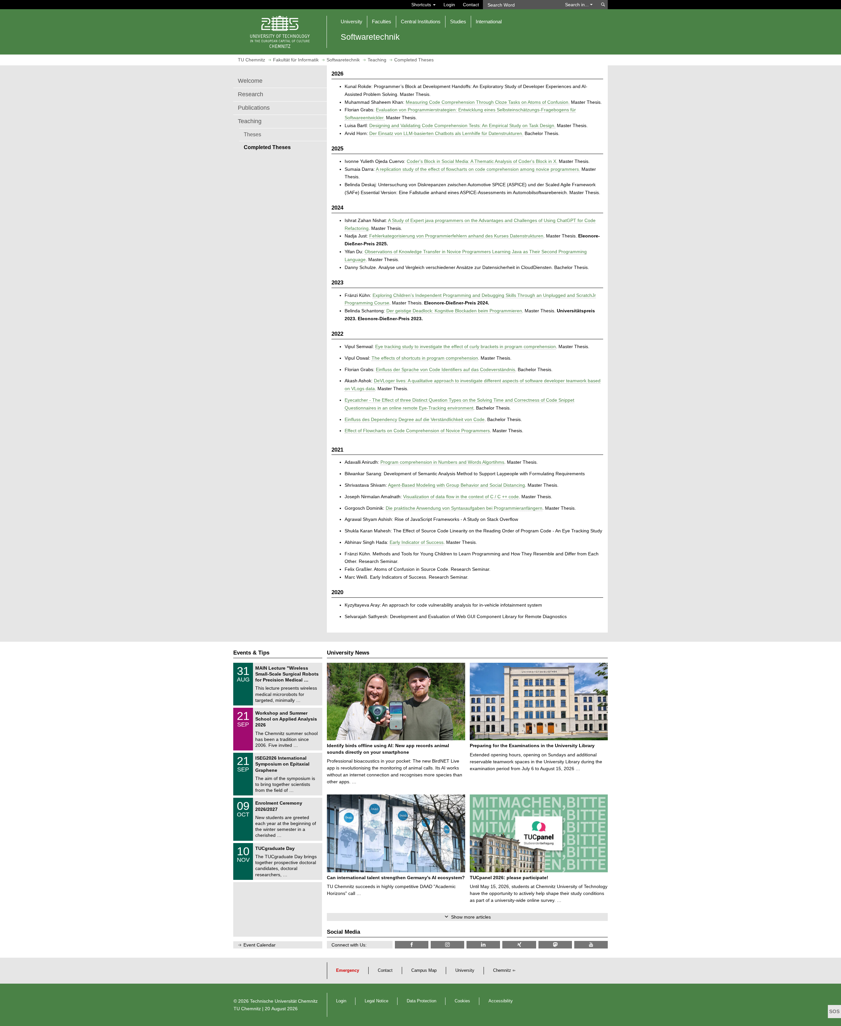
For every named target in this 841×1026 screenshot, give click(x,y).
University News (348, 653)
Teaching (249, 121)
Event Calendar (259, 945)
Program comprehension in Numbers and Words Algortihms (442, 462)
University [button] (351, 21)
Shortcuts (421, 4)
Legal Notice (376, 1001)
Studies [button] (458, 21)
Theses (252, 134)
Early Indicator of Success (416, 542)
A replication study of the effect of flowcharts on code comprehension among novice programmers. (478, 169)
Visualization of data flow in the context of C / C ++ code (461, 496)
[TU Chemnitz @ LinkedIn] (483, 944)
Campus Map (424, 970)
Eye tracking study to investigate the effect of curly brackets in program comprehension (465, 346)
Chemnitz (502, 970)
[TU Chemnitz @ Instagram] (447, 944)
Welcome (250, 81)
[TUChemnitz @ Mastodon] (555, 944)
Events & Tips (251, 653)
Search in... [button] (577, 4)
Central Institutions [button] (421, 21)
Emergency (347, 970)
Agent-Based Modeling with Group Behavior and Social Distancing (456, 485)
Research (250, 94)
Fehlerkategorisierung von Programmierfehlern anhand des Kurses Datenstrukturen (456, 235)
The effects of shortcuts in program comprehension (425, 358)
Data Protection (421, 1001)
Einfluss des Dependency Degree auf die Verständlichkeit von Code (415, 419)
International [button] (489, 21)
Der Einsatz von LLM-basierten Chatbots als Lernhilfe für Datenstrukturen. (446, 133)
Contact (471, 4)
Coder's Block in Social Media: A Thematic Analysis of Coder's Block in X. (482, 161)
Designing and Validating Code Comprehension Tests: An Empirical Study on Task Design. (462, 125)
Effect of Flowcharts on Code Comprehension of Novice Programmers (417, 430)
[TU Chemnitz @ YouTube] (591, 944)
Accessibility (501, 1001)
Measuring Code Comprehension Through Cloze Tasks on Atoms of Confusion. (488, 102)
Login (449, 4)
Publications (254, 107)
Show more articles (471, 917)
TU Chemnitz (247, 1008)
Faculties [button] (381, 21)
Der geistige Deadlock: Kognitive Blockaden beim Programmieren (454, 310)
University (464, 970)
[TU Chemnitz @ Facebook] (411, 944)
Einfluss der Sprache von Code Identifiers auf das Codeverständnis (445, 369)
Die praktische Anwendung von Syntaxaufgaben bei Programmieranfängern (464, 508)
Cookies (462, 1001)
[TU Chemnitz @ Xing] (519, 944)
